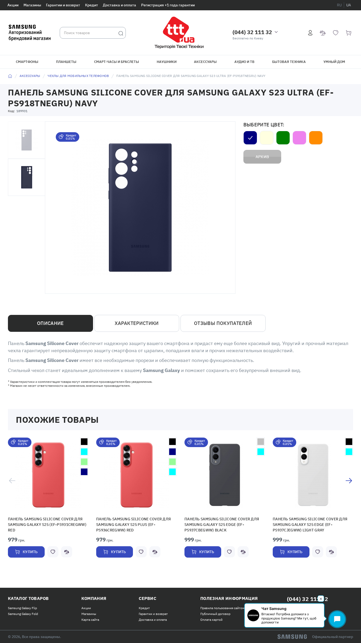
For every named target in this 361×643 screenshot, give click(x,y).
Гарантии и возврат (63, 5)
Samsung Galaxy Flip (22, 606)
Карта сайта (90, 618)
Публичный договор (215, 612)
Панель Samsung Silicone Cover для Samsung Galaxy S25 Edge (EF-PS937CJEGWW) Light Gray (311, 524)
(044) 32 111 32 (252, 32)
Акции (12, 5)
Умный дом (334, 61)
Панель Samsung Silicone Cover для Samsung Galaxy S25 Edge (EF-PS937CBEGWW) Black (222, 524)
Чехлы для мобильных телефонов (78, 75)
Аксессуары (205, 61)
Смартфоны (27, 61)
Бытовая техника (289, 61)
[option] (48, 500)
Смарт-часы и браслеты (116, 61)
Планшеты (66, 61)
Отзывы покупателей (223, 323)
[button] (48, 475)
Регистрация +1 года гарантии (168, 5)
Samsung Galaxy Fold (23, 612)
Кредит (91, 5)
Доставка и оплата (119, 5)
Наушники (167, 61)
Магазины (32, 5)
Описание (50, 323)
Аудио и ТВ (244, 61)
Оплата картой (211, 618)
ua (348, 5)
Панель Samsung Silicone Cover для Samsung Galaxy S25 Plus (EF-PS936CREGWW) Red (134, 524)
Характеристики (137, 323)
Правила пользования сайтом (222, 606)
